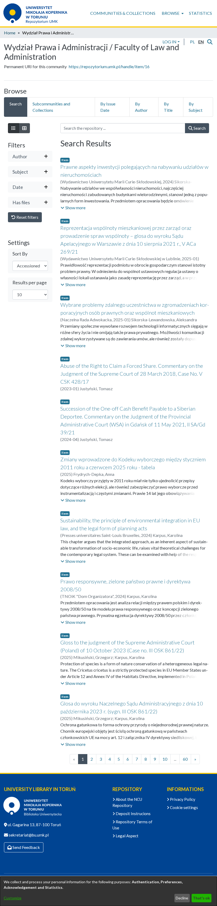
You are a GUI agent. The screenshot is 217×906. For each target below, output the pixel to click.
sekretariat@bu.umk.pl (28, 835)
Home (9, 32)
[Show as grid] (24, 128)
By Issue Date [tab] (107, 107)
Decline (182, 898)
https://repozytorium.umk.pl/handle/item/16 (109, 66)
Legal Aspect (126, 835)
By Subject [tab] (195, 107)
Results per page (29, 282)
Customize (12, 898)
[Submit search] (209, 42)
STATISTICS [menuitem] (200, 13)
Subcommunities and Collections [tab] (51, 107)
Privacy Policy (182, 799)
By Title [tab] (168, 107)
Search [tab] (16, 103)
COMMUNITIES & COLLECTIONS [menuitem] (122, 13)
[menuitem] (172, 13)
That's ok (201, 898)
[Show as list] (13, 128)
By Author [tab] (141, 107)
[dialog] (108, 891)
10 (164, 758)
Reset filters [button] (27, 217)
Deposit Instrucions (133, 813)
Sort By (20, 254)
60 (185, 758)
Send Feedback (26, 847)
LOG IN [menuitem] (169, 41)
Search (199, 128)
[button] (192, 42)
